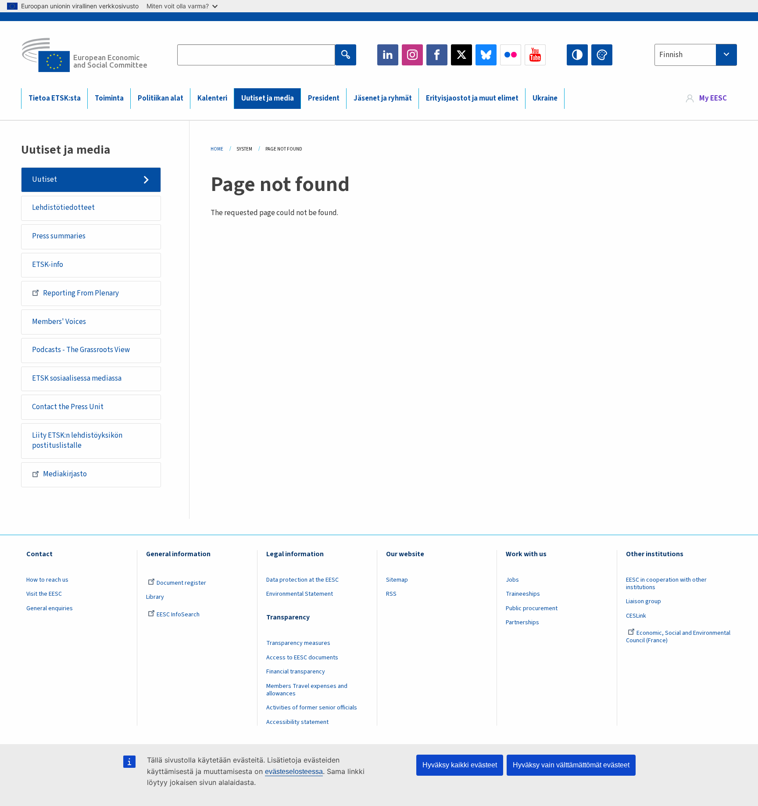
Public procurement (532, 608)
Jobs (512, 580)
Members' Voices (59, 322)
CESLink (636, 616)
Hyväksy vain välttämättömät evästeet (571, 765)
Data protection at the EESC (302, 580)
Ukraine (545, 98)
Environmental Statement (299, 594)
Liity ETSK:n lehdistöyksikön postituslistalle (77, 440)
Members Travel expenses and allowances (306, 690)
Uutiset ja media (267, 98)
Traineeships (523, 594)
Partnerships (522, 622)
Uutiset (44, 179)
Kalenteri (212, 98)
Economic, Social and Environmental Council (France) (678, 637)
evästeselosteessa (294, 771)
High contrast (577, 54)
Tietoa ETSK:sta (55, 98)
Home (217, 149)
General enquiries (49, 608)
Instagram (412, 54)
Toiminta (109, 98)
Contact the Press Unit (68, 407)
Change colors (601, 54)
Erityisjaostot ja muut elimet (472, 98)
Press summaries (59, 236)
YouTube (535, 54)
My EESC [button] (713, 98)
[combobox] (695, 55)
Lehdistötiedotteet (63, 207)
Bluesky (486, 54)
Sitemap (397, 580)
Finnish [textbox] (671, 55)
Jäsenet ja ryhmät (383, 98)
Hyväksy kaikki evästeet (459, 765)
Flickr (510, 54)
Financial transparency (295, 671)
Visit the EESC (44, 594)
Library (155, 597)
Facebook (436, 54)
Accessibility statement (297, 722)
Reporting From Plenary (81, 293)
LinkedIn (387, 54)
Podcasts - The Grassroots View (81, 350)
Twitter (461, 54)
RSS (391, 594)
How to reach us (47, 580)
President (324, 98)
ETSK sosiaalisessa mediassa (77, 378)
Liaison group (643, 601)
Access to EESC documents (302, 657)
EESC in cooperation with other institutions (666, 584)
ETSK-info (47, 264)
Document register (181, 583)
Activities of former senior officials (311, 707)
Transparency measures (298, 643)
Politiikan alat (160, 98)
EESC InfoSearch (178, 614)
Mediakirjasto (65, 474)
